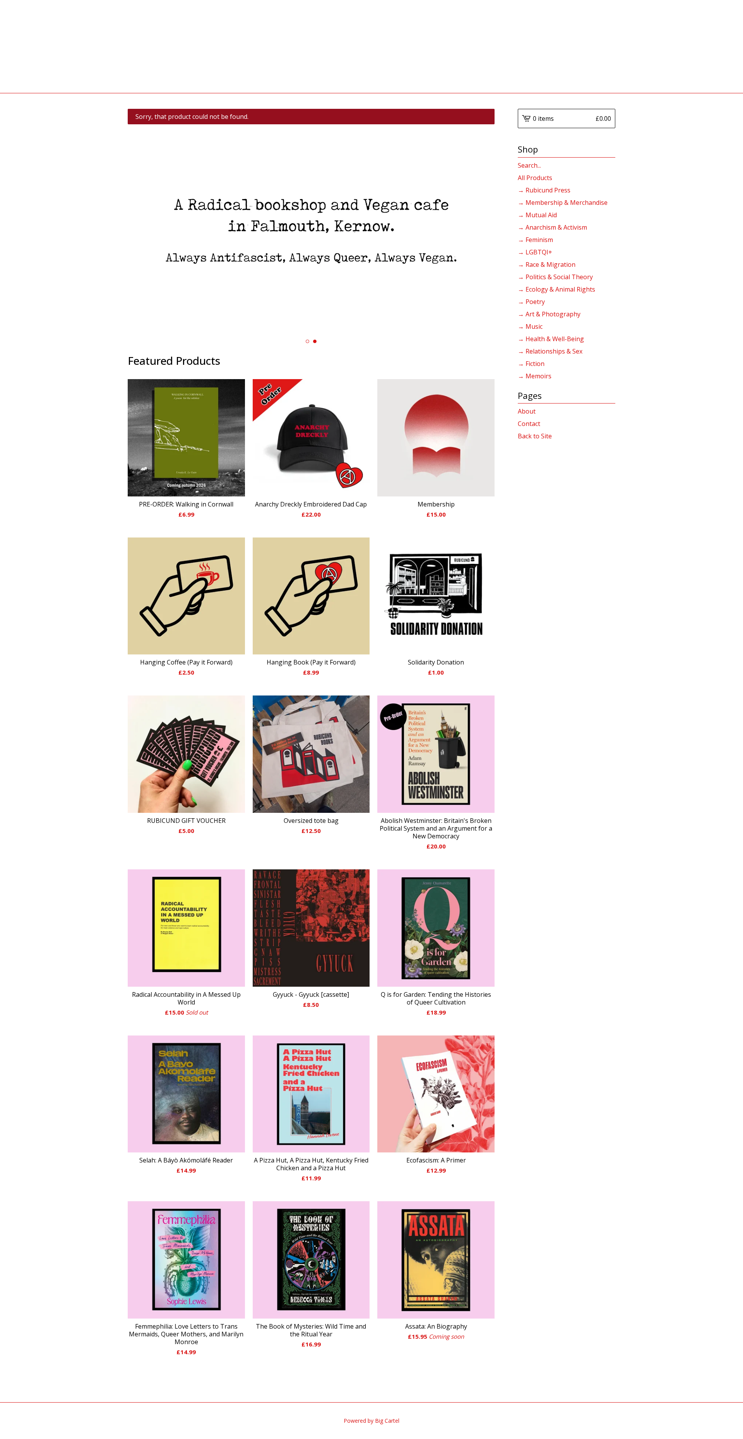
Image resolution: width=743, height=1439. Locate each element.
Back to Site (535, 436)
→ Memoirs (534, 376)
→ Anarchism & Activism (552, 227)
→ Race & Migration (546, 264)
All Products (535, 177)
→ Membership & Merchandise (563, 202)
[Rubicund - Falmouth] (371, 46)
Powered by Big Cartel (371, 1420)
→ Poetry (531, 301)
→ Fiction (531, 363)
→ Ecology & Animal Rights (556, 289)
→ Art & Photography (549, 314)
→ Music (530, 326)
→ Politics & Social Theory (555, 277)
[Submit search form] (609, 165)
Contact (529, 423)
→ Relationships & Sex (550, 351)
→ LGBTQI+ (535, 252)
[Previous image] (144, 230)
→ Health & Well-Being (551, 339)
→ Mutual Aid (537, 215)
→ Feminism (535, 239)
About (527, 411)
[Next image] (478, 230)
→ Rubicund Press (544, 190)
